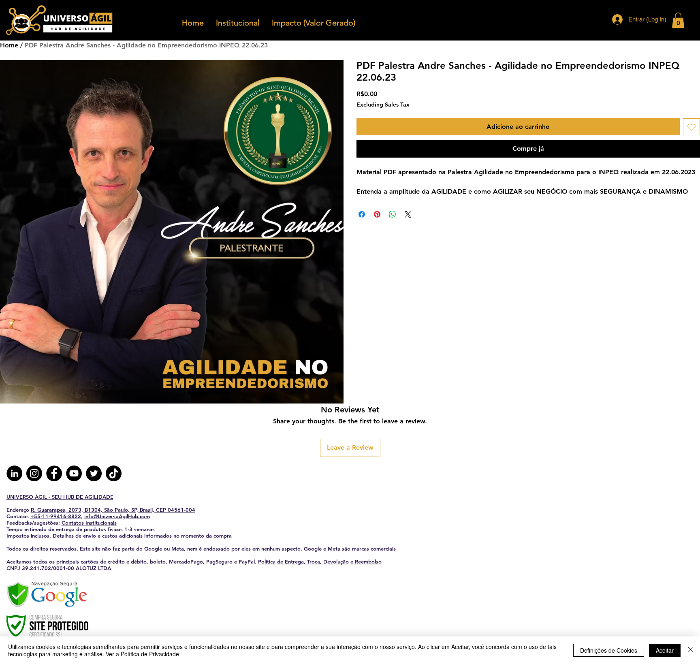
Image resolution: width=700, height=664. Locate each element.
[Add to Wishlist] (691, 126)
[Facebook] (54, 473)
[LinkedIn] (14, 473)
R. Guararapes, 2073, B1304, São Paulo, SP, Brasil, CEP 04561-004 (113, 509)
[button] (678, 20)
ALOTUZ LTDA (93, 568)
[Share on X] (408, 214)
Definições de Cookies (608, 650)
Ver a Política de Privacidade (142, 654)
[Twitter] (94, 473)
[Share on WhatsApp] (392, 214)
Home (9, 45)
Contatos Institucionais (89, 522)
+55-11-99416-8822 (55, 516)
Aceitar (665, 650)
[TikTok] (114, 473)
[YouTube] (74, 473)
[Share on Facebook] (362, 214)
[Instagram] (34, 473)
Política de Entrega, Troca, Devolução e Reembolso (320, 561)
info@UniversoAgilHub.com (117, 516)
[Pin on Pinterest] (377, 214)
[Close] (690, 650)
